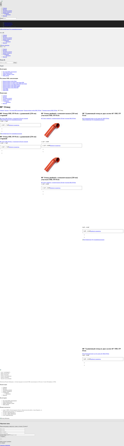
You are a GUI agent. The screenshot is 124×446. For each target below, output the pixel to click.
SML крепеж (6, 75)
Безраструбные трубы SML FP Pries (32, 110)
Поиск (1, 18)
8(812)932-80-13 (8, 23)
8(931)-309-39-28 (12, 414)
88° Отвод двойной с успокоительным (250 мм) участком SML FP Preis (58, 118)
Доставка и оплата (7, 10)
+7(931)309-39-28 (8, 24)
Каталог (5, 9)
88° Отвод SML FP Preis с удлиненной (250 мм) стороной (14, 118)
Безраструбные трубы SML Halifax (11, 86)
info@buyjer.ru (7, 25)
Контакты (8, 14)
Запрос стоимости (7, 12)
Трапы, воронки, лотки (8, 74)
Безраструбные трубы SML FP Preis (11, 85)
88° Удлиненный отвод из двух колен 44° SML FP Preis (95, 118)
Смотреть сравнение (5, 445)
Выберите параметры (14, 125)
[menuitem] (5, 49)
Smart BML (5, 89)
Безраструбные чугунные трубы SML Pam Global (15, 83)
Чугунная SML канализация (10, 71)
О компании (6, 13)
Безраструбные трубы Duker (10, 81)
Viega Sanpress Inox (7, 73)
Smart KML (5, 90)
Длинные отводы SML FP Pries (49, 110)
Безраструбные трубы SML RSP (10, 87)
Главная (5, 8)
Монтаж (5, 15)
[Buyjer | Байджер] (4, 45)
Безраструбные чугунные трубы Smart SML (13, 82)
